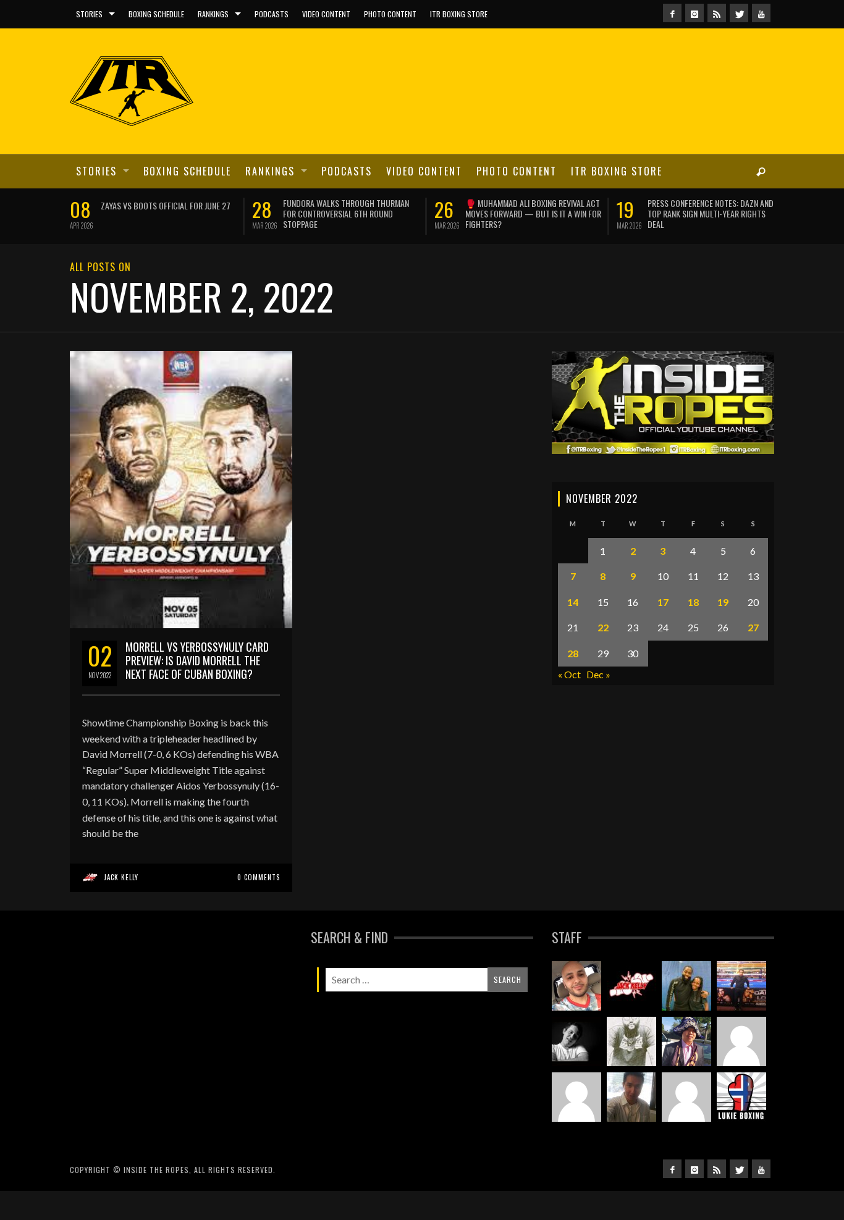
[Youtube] (761, 13)
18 (693, 630)
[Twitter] (739, 13)
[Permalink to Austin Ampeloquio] (576, 1125)
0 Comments (258, 906)
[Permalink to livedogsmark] (686, 1125)
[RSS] (716, 13)
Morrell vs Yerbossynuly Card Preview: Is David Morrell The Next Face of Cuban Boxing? (197, 688)
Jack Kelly (121, 906)
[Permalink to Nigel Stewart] (631, 1070)
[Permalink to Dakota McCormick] (576, 1070)
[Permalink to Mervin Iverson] (631, 1125)
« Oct (569, 703)
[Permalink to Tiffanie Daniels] (686, 1014)
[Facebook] (672, 13)
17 (663, 630)
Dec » (598, 703)
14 (572, 630)
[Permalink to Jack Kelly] (631, 1014)
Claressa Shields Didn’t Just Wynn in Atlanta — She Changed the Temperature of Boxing (263, 213)
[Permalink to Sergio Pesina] (741, 1014)
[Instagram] (694, 13)
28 (572, 682)
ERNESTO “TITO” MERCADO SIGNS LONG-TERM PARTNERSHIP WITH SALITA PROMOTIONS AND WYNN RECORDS (444, 213)
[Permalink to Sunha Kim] (686, 1070)
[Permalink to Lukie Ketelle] (741, 1125)
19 (722, 630)
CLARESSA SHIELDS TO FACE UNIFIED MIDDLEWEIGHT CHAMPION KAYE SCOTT (625, 208)
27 (753, 656)
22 (603, 656)
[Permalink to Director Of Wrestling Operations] (741, 1070)
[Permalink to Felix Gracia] (576, 1014)
